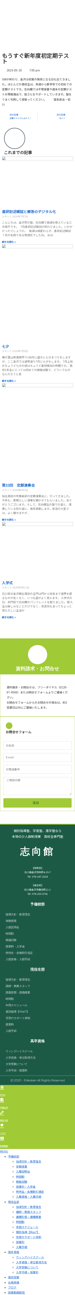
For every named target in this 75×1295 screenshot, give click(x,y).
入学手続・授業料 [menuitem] (27, 1272)
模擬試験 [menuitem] (21, 1182)
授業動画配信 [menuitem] (16, 1292)
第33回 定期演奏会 (18, 485)
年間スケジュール (16, 1005)
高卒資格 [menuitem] (13, 1252)
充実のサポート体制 (18, 1018)
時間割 (10, 933)
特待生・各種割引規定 (19, 953)
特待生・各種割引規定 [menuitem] (30, 1192)
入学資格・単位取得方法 (21, 1057)
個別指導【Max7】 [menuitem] (28, 1232)
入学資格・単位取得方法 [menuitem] (31, 1262)
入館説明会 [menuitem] (23, 1171)
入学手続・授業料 (16, 1070)
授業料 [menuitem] (20, 1242)
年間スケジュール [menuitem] (27, 1227)
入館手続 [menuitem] (21, 1247)
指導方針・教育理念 (18, 914)
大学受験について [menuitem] (27, 1267)
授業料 (10, 1024)
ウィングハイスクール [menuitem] (30, 1257)
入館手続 (11, 1031)
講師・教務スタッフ (18, 986)
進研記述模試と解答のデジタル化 (29, 211)
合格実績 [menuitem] (13, 1282)
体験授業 (11, 921)
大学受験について (16, 1064)
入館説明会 (12, 927)
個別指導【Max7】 (17, 1011)
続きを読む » (9, 241)
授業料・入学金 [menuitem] (26, 1187)
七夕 (5, 346)
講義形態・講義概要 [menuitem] (28, 1217)
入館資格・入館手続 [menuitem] (28, 1197)
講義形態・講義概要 (18, 992)
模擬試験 (11, 940)
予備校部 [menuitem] (13, 1156)
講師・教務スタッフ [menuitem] (28, 1212)
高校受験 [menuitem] (13, 1277)
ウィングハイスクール (19, 1051)
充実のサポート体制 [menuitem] (28, 1237)
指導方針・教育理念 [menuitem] (28, 1161)
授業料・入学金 (15, 946)
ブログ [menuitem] (12, 1287)
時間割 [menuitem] (20, 1177)
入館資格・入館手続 (18, 959)
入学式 (7, 582)
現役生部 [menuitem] (13, 1202)
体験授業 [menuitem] (21, 1166)
